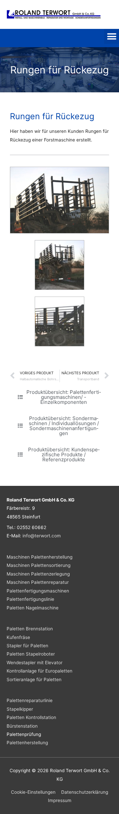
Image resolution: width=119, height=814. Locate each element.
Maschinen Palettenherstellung (39, 557)
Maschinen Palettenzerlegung (38, 574)
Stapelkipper (20, 709)
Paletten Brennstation (30, 628)
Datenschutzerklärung (84, 792)
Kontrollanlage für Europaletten (39, 671)
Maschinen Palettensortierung (38, 565)
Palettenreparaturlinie (30, 700)
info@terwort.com (41, 535)
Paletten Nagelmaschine (33, 607)
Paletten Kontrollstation (31, 717)
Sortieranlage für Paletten (34, 679)
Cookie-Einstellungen (33, 792)
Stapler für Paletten (27, 645)
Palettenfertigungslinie (30, 599)
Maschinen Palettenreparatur (38, 582)
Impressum (59, 800)
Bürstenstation (22, 726)
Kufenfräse (18, 637)
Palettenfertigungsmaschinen (38, 590)
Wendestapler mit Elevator (34, 662)
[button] (111, 36)
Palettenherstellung (27, 742)
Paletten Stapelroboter (31, 654)
